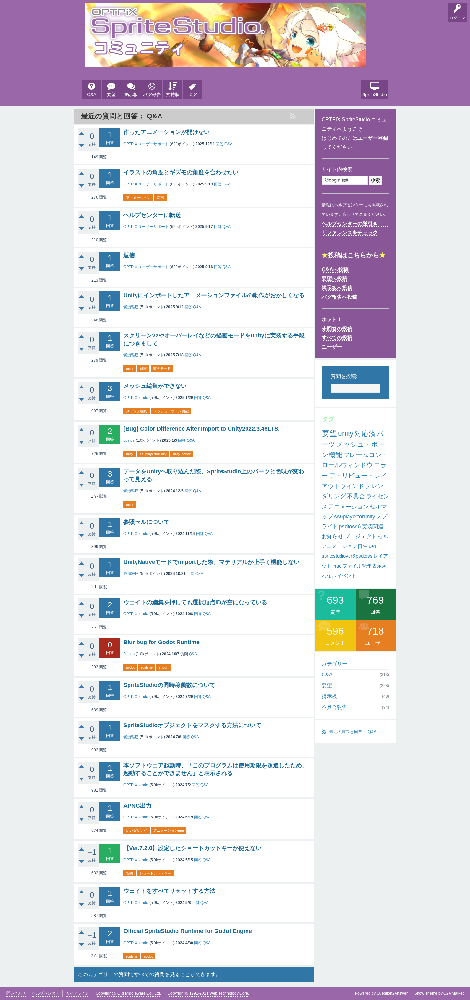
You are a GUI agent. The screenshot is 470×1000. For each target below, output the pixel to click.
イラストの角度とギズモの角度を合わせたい (181, 172)
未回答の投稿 (337, 328)
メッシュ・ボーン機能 (171, 411)
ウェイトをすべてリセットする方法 (169, 891)
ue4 (372, 546)
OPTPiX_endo (135, 397)
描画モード (162, 368)
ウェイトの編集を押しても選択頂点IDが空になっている (195, 602)
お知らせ (332, 536)
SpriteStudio (374, 94)
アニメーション (138, 197)
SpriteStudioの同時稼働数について (169, 685)
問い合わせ (16, 993)
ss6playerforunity (153, 454)
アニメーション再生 (345, 546)
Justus (129, 440)
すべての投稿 (337, 337)
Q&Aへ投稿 (335, 269)
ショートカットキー (155, 873)
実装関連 (372, 526)
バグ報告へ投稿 (339, 297)
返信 (129, 255)
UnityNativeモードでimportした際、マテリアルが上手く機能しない (211, 562)
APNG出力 (137, 805)
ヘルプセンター (45, 993)
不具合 (356, 496)
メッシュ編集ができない (155, 386)
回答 (219, 144)
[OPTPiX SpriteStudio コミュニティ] (225, 62)
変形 (160, 197)
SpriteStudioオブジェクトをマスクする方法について (192, 725)
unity (129, 368)
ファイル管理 (356, 565)
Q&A (91, 94)
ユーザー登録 (372, 138)
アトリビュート (351, 475)
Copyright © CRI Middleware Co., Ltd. (128, 993)
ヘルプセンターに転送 (152, 215)
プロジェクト (360, 536)
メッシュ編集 (136, 411)
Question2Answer (392, 993)
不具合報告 (334, 707)
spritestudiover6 (338, 556)
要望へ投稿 (334, 278)
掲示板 (131, 94)
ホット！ (332, 319)
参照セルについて (146, 522)
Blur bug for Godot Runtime (161, 642)
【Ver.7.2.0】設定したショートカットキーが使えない (192, 848)
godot (130, 667)
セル (383, 536)
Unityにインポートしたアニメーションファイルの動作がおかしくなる (214, 295)
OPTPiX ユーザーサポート (146, 144)
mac (336, 565)
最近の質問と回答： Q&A (353, 731)
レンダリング (136, 830)
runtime (147, 667)
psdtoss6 (350, 526)
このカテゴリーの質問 (103, 974)
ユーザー (332, 347)
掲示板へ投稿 (337, 287)
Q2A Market (453, 993)
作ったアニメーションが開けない (166, 132)
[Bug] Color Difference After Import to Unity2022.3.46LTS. (201, 428)
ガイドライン (77, 993)
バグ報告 (152, 94)
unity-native (182, 454)
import (163, 667)
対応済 (365, 434)
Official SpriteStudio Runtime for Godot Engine (187, 931)
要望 (111, 94)
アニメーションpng (168, 830)
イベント (346, 575)
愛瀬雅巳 (131, 307)
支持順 (172, 94)
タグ (192, 94)
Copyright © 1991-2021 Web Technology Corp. (208, 993)
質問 (143, 368)
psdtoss (364, 556)
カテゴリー (334, 663)
